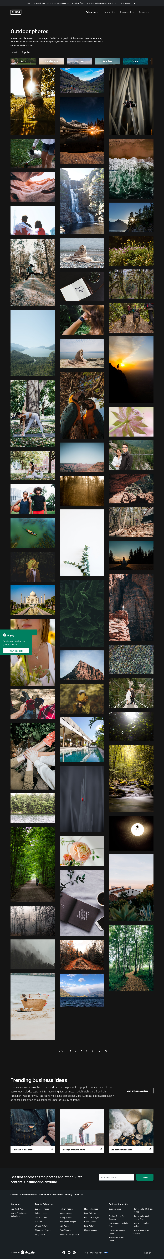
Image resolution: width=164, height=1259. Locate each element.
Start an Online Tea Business (116, 1217)
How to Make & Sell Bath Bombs (143, 1210)
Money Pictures (66, 1217)
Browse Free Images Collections (19, 1214)
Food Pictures (90, 1212)
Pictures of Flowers (43, 1229)
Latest (14, 52)
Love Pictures (89, 1225)
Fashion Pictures (66, 1208)
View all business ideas (137, 1090)
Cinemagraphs (90, 1221)
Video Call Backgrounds (69, 1234)
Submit (144, 1177)
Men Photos (64, 1225)
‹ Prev (62, 1050)
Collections (91, 11)
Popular (26, 52)
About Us (79, 1194)
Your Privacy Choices (94, 1252)
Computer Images (91, 1217)
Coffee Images (41, 1212)
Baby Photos (40, 1234)
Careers (14, 1194)
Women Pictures (42, 1225)
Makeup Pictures (91, 1208)
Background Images (68, 1221)
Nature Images (65, 1212)
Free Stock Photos (18, 1208)
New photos (109, 11)
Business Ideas (115, 1208)
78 (106, 1050)
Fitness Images (90, 1229)
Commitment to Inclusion (51, 1194)
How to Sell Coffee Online (141, 1224)
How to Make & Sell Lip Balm (118, 1224)
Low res (46, 132)
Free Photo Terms (28, 1194)
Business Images (42, 1208)
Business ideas (127, 11)
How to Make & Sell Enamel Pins (141, 1217)
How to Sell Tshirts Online (116, 1239)
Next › (100, 1050)
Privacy (68, 1194)
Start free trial (16, 650)
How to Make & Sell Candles (141, 1231)
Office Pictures (41, 1217)
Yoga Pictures (65, 1229)
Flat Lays (38, 1221)
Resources (144, 11)
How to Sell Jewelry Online (117, 1231)
